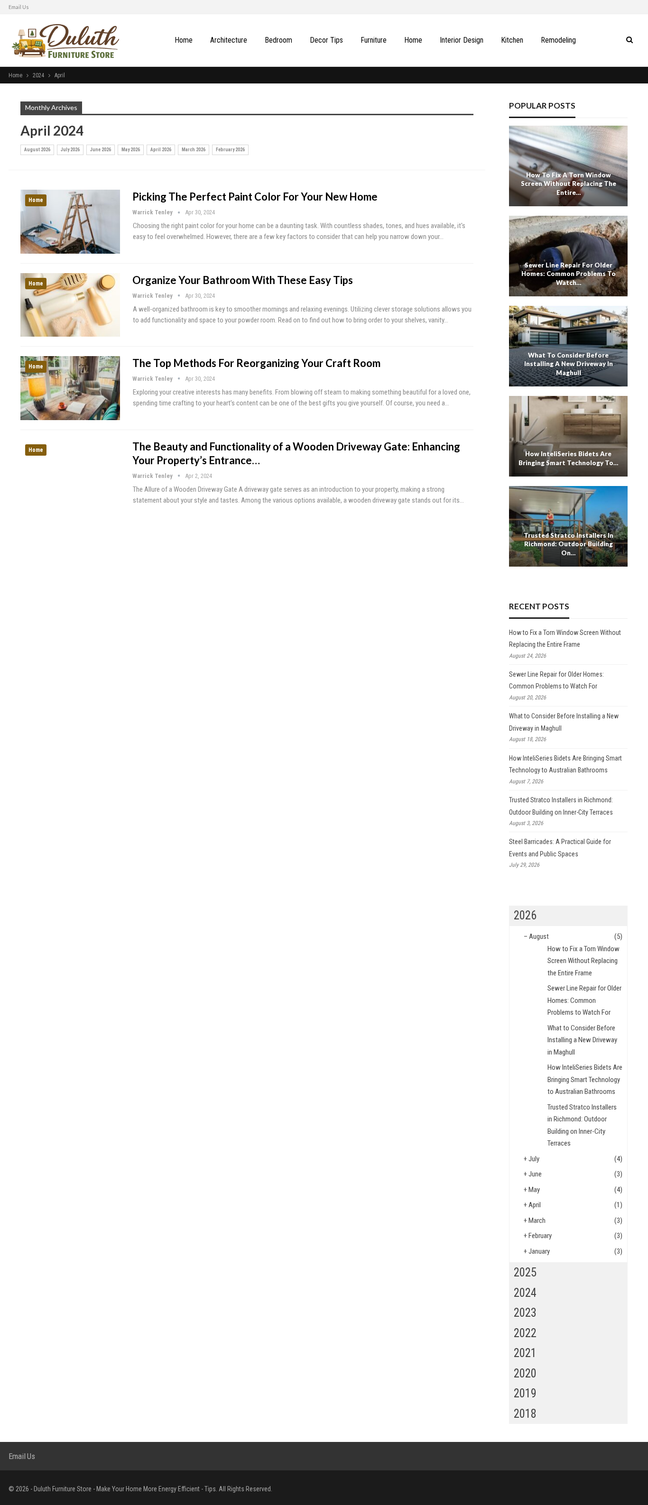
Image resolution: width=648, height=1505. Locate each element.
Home (184, 40)
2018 (525, 1414)
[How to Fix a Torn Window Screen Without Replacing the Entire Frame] (568, 166)
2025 (525, 1272)
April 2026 (160, 149)
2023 (525, 1313)
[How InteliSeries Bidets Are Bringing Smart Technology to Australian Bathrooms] (568, 436)
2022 (525, 1333)
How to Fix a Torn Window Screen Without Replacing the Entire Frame (583, 961)
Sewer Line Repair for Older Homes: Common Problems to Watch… (568, 273)
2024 (525, 1293)
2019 (525, 1393)
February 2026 (230, 149)
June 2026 (100, 149)
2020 (525, 1373)
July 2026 (70, 149)
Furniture (374, 40)
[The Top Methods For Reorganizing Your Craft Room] (70, 388)
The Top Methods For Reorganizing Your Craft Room (256, 363)
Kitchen (512, 40)
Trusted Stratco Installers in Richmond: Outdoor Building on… (568, 544)
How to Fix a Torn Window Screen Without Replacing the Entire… (568, 183)
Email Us (19, 7)
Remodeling (558, 40)
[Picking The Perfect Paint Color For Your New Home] (70, 221)
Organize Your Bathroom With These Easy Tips (242, 280)
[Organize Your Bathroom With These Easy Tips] (70, 305)
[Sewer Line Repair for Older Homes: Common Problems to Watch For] (568, 256)
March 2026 (193, 149)
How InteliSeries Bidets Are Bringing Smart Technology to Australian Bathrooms (584, 1079)
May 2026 (130, 149)
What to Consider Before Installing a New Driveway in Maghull (568, 363)
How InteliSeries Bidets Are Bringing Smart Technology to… (568, 458)
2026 (525, 915)
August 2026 (37, 149)
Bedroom (278, 40)
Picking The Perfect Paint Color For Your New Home (255, 196)
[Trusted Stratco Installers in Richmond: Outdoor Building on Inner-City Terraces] (568, 526)
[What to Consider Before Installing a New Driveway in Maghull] (568, 346)
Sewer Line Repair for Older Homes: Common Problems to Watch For (584, 1000)
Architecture (228, 40)
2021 (525, 1353)
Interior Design (461, 40)
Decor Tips (326, 40)
